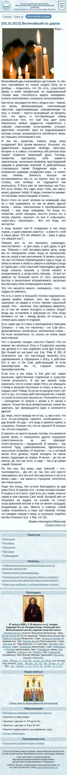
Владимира (25, 646)
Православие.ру (55, 525)
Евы (60, 649)
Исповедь (8, 543)
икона (13, 635)
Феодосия (8, 638)
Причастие (9, 547)
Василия (7, 644)
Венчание (8, 551)
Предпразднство (12, 633)
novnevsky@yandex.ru (47, 767)
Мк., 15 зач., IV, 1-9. (54, 663)
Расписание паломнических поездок (23, 743)
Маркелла (47, 638)
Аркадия (27, 641)
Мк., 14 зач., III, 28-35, (39, 660)
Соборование (11, 555)
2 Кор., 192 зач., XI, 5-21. (30, 663)
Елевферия (43, 649)
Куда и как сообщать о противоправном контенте (31, 584)
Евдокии (22, 652)
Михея (5, 635)
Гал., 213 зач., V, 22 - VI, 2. (25, 666)
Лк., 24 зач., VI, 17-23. (51, 666)
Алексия (6, 646)
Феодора (37, 652)
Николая (10, 649)
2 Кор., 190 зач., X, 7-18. (14, 660)
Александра (54, 652)
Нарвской (38, 657)
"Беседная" (59, 655)
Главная (7, 16)
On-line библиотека (14, 733)
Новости (18, 16)
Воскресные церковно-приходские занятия (27, 712)
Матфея (53, 644)
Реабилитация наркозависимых (21, 572)
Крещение (9, 539)
